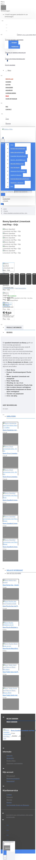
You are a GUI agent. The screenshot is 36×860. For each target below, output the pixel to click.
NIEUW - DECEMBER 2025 (18, 160)
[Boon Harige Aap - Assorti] (11, 581)
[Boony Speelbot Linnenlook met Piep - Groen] (10, 518)
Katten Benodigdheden (17, 152)
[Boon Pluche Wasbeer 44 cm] (11, 623)
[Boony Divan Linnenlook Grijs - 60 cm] (10, 471)
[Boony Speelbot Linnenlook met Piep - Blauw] (10, 542)
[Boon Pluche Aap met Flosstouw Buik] (11, 602)
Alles (11, 145)
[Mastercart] (8, 829)
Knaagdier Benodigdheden (18, 156)
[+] (12, 847)
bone (16, 274)
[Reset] (3, 7)
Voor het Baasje (15, 167)
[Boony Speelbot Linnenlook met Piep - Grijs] (7, 734)
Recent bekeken (12, 718)
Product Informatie (14, 327)
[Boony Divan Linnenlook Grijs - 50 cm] (10, 448)
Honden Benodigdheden (17, 148)
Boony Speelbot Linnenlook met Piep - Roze (10, 500)
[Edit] (2, 20)
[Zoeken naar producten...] (3, 140)
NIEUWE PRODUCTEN (17, 163)
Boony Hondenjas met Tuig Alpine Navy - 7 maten (10, 430)
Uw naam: (5, 409)
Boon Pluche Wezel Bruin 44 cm (11, 648)
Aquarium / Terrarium (16, 182)
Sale (11, 186)
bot (12, 274)
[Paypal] (8, 834)
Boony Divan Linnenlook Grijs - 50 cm (10, 453)
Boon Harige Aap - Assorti (11, 585)
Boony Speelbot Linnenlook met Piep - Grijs (15, 213)
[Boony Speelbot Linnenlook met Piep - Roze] (10, 495)
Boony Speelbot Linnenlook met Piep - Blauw (10, 547)
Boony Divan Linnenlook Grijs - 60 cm (10, 477)
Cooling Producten (16, 175)
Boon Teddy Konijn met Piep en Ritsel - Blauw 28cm (11, 695)
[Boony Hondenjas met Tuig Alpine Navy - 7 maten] (10, 425)
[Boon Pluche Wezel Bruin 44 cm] (11, 644)
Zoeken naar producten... (7, 192)
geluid (29, 274)
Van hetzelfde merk (14, 573)
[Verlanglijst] (6, 442)
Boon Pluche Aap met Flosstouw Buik (11, 606)
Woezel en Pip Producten (17, 171)
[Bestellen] (5, 436)
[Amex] (8, 839)
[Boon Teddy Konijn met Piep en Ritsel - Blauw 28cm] (11, 690)
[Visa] (8, 824)
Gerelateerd (11, 416)
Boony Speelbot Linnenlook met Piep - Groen (10, 523)
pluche (23, 274)
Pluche (6, 211)
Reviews (9, 332)
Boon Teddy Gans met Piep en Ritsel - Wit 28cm (11, 672)
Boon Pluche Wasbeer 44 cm (11, 627)
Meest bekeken (12, 722)
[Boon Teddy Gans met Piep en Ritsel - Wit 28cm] (11, 667)
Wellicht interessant (15, 570)
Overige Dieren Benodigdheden (19, 179)
